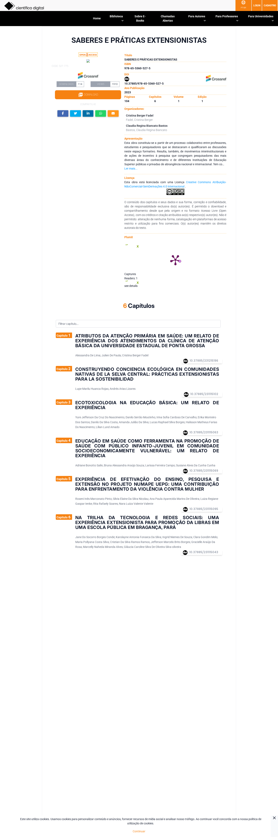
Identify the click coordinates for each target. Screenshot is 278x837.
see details (131, 285)
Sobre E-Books (140, 18)
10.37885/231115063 (203, 432)
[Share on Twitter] (75, 113)
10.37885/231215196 (204, 361)
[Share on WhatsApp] (100, 113)
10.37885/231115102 (204, 394)
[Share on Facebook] (62, 113)
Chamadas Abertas (168, 18)
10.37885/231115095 (203, 509)
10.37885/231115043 (203, 552)
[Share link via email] (113, 113)
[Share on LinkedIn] (88, 113)
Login (256, 5)
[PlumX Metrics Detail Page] (175, 260)
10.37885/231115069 (203, 471)
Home (97, 18)
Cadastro (270, 5)
